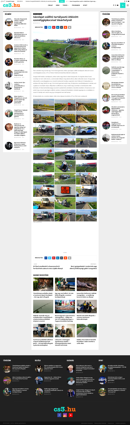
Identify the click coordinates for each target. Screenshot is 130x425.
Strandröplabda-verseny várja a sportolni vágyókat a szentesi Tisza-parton (117, 390)
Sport (85, 5)
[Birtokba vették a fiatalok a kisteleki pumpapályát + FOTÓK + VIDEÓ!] (103, 369)
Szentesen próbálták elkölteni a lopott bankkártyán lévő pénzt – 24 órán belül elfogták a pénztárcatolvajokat (43, 342)
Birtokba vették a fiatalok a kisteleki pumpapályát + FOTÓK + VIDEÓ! (117, 367)
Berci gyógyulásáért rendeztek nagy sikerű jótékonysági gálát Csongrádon (83, 267)
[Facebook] (114, 5)
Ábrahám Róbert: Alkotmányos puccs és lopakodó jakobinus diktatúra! (20, 35)
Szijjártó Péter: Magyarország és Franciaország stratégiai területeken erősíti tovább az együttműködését (85, 392)
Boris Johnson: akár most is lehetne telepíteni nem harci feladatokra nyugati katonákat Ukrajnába (85, 368)
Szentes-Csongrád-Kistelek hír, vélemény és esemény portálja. (41, 1)
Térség (65, 5)
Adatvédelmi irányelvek (87, 423)
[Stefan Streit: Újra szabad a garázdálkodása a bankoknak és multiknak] (9, 86)
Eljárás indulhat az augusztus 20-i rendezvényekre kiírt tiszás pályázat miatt (53, 367)
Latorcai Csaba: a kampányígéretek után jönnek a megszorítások (21, 72)
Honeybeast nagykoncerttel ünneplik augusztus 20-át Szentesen (118, 124)
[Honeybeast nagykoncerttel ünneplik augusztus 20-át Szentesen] (106, 126)
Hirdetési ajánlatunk (120, 423)
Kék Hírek (35, 13)
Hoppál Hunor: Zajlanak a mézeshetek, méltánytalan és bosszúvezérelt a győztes (20, 113)
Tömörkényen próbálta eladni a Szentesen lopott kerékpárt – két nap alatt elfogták (42, 295)
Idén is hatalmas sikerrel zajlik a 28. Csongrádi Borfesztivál (118, 32)
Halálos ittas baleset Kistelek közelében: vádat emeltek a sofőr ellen (86, 342)
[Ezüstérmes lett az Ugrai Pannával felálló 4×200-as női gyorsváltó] (103, 380)
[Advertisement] (65, 240)
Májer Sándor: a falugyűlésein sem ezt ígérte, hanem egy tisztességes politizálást (20, 99)
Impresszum (111, 423)
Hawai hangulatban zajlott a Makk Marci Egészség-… (83, 1)
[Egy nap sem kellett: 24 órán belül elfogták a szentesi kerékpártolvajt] (106, 46)
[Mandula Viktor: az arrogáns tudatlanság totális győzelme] (9, 62)
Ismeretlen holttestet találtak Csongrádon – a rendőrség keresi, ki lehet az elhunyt (86, 295)
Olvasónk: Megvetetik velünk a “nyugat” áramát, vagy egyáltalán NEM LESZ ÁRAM (20, 22)
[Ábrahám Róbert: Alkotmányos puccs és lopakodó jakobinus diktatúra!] (9, 36)
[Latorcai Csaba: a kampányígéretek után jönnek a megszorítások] (9, 74)
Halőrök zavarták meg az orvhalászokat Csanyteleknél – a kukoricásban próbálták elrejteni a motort (43, 318)
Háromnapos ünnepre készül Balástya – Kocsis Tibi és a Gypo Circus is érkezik (117, 84)
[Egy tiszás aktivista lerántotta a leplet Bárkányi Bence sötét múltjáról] (9, 146)
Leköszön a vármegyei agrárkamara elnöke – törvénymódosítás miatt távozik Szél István (63, 342)
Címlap (50, 5)
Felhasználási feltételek (100, 423)
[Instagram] (116, 5)
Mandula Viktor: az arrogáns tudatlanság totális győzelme (20, 60)
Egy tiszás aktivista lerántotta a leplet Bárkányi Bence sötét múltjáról (20, 145)
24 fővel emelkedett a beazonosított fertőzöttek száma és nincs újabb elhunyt (48, 267)
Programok (76, 5)
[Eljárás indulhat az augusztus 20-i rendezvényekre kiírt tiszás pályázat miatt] (39, 369)
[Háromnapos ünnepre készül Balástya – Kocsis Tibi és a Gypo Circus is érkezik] (106, 86)
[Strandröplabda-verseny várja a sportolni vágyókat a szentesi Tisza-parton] (103, 392)
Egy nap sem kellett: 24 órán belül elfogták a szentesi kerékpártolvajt (64, 295)
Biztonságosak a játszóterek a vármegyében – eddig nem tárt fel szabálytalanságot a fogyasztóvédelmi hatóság (65, 318)
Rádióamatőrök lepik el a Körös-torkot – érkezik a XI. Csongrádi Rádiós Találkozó (118, 137)
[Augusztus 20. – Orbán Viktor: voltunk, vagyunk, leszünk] (39, 380)
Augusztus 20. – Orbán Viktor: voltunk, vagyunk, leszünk (52, 378)
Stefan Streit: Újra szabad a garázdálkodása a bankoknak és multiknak (19, 85)
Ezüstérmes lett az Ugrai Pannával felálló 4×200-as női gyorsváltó (116, 378)
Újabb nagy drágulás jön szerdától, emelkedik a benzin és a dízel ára (53, 390)
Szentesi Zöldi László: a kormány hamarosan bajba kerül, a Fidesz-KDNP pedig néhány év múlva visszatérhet (21, 48)
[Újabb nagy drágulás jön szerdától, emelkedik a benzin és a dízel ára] (39, 392)
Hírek (57, 5)
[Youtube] (118, 5)
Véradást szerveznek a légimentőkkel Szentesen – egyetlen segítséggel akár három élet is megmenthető (118, 111)
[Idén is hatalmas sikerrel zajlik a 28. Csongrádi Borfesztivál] (106, 34)
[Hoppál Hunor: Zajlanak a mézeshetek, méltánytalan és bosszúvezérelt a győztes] (9, 113)
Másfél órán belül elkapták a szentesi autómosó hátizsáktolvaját (86, 317)
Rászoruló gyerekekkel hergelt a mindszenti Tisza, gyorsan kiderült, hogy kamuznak (118, 97)
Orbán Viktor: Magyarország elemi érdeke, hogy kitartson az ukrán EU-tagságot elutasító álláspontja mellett (85, 380)
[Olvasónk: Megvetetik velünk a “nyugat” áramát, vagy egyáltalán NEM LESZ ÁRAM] (9, 22)
